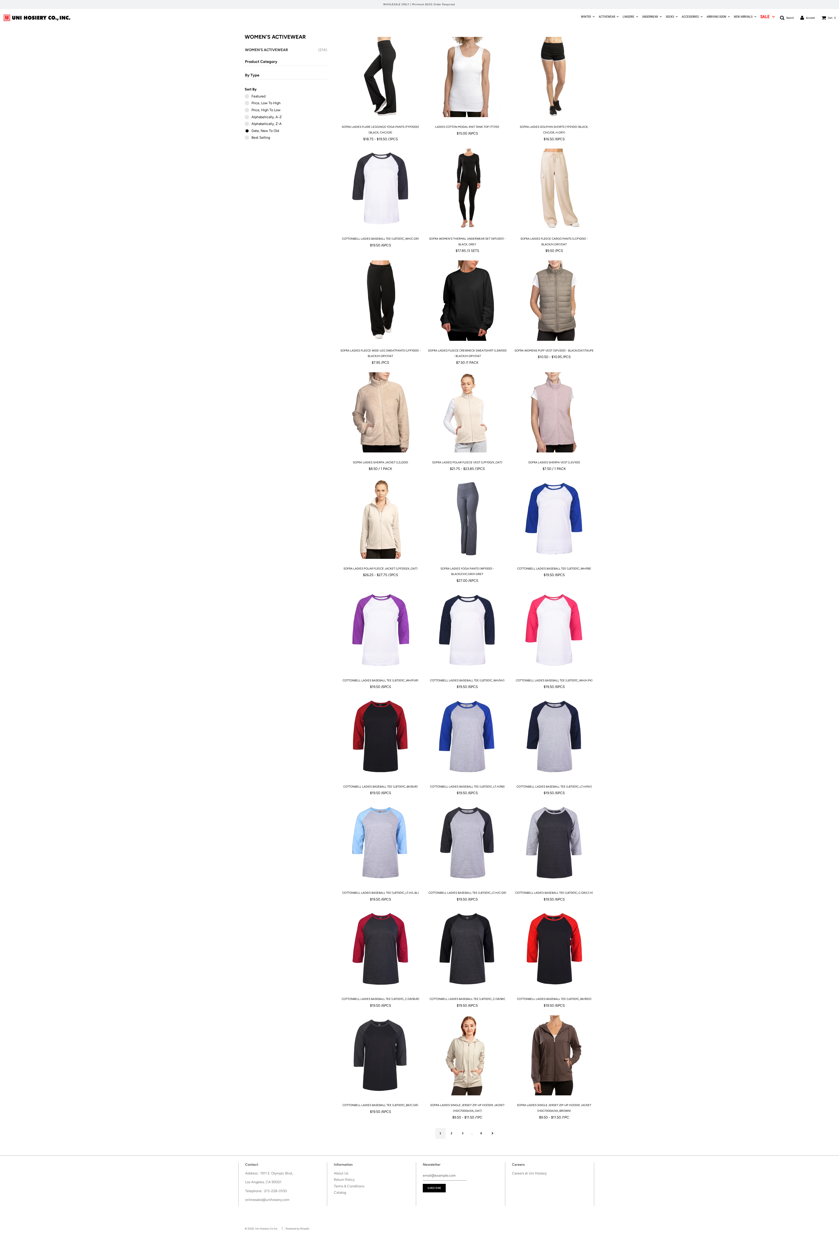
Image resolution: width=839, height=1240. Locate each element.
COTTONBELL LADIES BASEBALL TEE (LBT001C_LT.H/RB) (467, 786)
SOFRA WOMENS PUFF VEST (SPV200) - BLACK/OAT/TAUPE (554, 350)
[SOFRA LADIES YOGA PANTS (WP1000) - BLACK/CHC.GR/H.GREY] (467, 518)
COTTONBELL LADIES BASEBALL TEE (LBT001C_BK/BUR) (380, 786)
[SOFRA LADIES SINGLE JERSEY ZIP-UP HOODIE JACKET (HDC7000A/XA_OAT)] (467, 1055)
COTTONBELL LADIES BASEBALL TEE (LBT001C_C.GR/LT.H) (554, 892)
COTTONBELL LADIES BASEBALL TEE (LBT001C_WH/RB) (554, 568)
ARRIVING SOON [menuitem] (716, 16)
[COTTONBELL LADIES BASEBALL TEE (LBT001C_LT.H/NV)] (554, 736)
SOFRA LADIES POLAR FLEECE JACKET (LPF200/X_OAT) (380, 568)
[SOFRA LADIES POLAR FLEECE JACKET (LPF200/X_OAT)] (380, 518)
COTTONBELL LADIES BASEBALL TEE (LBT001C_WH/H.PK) (554, 680)
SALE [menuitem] (765, 16)
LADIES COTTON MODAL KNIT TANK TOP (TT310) (467, 126)
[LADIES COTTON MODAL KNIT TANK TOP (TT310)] (467, 77)
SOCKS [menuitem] (670, 16)
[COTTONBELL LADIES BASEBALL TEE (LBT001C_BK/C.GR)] (380, 1055)
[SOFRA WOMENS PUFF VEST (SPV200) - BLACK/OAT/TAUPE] (554, 300)
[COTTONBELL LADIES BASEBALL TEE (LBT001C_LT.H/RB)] (467, 736)
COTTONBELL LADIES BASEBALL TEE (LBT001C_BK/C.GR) (380, 1105)
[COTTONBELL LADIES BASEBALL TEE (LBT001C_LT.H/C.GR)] (467, 843)
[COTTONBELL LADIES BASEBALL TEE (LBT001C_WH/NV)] (467, 630)
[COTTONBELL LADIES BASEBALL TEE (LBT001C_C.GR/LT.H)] (554, 843)
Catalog (340, 1192)
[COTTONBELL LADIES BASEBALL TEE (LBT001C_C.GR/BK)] (467, 949)
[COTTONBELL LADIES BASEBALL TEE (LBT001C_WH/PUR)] (380, 630)
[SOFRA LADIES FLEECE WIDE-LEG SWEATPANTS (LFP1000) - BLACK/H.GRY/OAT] (380, 300)
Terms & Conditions (349, 1186)
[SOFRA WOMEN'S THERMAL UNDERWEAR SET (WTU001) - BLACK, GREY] (467, 188)
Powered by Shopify (297, 1228)
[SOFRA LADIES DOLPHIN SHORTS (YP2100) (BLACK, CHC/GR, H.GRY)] (554, 77)
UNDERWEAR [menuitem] (650, 16)
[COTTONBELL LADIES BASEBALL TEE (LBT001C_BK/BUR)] (380, 736)
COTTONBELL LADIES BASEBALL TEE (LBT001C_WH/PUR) (380, 680)
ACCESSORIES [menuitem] (690, 16)
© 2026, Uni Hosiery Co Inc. (261, 1228)
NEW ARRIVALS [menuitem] (743, 16)
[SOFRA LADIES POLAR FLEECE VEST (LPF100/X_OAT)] (467, 412)
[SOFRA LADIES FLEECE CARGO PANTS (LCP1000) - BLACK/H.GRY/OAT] (554, 188)
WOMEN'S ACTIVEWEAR (267, 50)
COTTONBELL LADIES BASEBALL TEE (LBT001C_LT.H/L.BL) (380, 892)
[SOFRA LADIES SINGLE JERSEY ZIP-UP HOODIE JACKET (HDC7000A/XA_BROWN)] (554, 1055)
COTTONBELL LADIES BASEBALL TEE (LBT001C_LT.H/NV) (554, 786)
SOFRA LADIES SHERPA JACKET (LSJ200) (380, 462)
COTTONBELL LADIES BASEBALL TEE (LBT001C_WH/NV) (467, 680)
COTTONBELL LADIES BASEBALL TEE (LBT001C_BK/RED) (554, 999)
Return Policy (344, 1180)
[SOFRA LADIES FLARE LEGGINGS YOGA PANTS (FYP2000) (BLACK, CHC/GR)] (380, 77)
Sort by (251, 89)
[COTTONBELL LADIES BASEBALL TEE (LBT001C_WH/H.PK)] (554, 630)
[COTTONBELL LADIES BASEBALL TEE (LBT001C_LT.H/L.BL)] (380, 843)
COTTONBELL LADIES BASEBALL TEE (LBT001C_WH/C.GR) (380, 238)
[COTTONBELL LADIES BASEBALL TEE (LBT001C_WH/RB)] (554, 518)
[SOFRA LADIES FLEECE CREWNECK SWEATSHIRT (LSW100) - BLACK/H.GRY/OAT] (467, 300)
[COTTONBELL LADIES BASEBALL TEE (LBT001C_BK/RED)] (554, 949)
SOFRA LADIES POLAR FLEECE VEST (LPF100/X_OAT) (467, 462)
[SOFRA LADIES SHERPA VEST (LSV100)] (554, 412)
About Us (341, 1173)
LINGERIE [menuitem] (628, 16)
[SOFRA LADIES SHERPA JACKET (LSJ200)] (380, 412)
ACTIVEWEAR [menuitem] (607, 16)
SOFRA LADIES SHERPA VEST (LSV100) (554, 462)
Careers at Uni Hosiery (529, 1173)
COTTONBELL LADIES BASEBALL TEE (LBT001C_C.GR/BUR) (380, 999)
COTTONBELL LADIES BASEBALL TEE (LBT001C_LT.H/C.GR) (467, 892)
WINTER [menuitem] (586, 16)
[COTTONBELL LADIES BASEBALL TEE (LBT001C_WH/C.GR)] (380, 188)
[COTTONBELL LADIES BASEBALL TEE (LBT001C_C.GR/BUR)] (380, 949)
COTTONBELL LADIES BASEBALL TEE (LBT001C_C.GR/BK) (467, 999)
